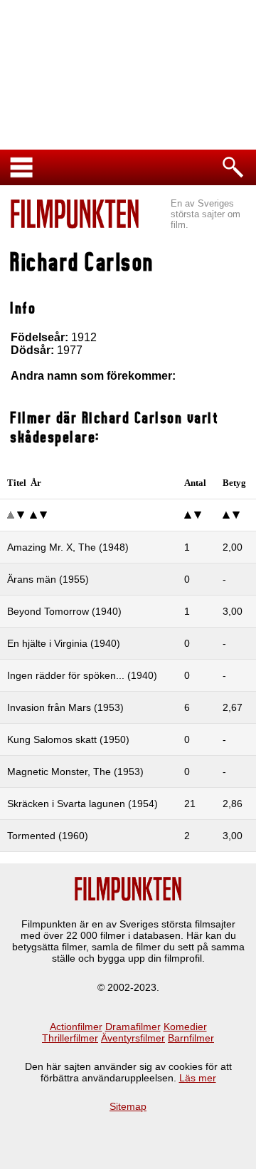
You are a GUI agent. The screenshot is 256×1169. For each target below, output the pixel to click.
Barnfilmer (191, 1038)
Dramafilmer (133, 1026)
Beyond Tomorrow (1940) (64, 611)
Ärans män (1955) (48, 579)
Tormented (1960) (47, 835)
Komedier (185, 1026)
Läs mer (197, 1078)
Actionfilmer (76, 1026)
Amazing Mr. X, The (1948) (68, 547)
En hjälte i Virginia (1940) (63, 643)
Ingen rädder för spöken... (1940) (82, 675)
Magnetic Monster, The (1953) (75, 771)
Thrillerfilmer (70, 1038)
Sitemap (128, 1106)
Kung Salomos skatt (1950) (68, 739)
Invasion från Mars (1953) (65, 707)
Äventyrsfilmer (133, 1038)
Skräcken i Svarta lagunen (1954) (82, 803)
